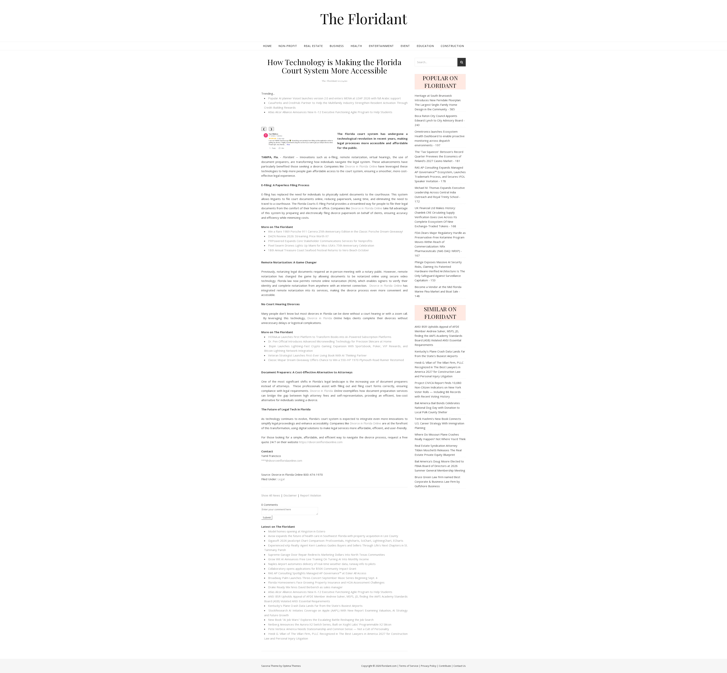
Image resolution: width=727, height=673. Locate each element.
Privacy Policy (428, 666)
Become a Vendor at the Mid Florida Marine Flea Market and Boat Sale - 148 (438, 291)
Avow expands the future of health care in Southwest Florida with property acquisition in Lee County (333, 536)
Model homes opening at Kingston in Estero (296, 531)
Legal (281, 479)
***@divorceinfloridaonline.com (281, 460)
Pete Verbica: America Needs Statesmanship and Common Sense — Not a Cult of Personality (328, 629)
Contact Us (459, 666)
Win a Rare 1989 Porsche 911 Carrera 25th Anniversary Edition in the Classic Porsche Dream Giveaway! (335, 231)
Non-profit (287, 46)
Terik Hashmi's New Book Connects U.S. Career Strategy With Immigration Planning (439, 423)
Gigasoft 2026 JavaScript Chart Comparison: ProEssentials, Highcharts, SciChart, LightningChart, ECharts (335, 540)
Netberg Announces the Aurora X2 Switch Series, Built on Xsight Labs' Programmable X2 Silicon (329, 624)
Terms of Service (408, 666)
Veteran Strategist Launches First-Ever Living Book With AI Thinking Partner (317, 355)
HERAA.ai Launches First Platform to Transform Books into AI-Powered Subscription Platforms (329, 337)
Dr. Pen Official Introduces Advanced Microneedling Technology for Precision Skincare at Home (330, 341)
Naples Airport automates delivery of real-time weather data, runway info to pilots (322, 564)
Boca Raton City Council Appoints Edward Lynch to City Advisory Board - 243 (440, 120)
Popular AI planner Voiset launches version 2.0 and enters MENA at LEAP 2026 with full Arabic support (334, 98)
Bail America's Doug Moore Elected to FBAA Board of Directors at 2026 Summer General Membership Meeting (440, 465)
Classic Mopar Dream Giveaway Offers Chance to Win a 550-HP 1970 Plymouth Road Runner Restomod (336, 360)
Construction (452, 46)
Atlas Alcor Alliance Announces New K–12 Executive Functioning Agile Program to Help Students (330, 112)
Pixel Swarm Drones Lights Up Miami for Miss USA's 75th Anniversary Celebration (321, 245)
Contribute (445, 666)
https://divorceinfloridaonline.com (320, 442)
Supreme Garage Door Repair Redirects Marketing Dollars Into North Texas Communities (326, 554)
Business (337, 46)
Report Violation (310, 495)
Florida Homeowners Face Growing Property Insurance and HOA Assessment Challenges (326, 582)
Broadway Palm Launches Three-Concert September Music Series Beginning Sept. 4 (322, 578)
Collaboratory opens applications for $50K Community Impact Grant (312, 568)
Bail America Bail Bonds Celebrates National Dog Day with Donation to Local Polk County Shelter (437, 407)
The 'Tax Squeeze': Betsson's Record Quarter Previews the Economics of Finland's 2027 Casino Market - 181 (439, 156)
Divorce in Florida (319, 318)
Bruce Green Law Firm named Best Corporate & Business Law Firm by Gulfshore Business (437, 481)
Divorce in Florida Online (361, 166)
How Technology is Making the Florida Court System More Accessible (334, 66)
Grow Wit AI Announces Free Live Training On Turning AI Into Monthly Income (318, 559)
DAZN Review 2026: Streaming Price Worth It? (298, 236)
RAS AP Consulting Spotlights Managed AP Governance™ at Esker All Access (317, 573)
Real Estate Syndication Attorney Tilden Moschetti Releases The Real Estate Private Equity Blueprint (438, 450)
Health (356, 46)
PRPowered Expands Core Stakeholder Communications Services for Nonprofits (320, 241)
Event (405, 46)
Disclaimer (290, 495)
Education (425, 46)
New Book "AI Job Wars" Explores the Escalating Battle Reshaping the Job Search (321, 620)
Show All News (270, 495)
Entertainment (381, 46)
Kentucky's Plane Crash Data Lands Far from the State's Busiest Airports (315, 606)
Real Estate (313, 46)
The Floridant (363, 18)
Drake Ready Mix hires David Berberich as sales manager (305, 587)
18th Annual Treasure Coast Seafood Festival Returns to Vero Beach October (318, 250)
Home (267, 46)
